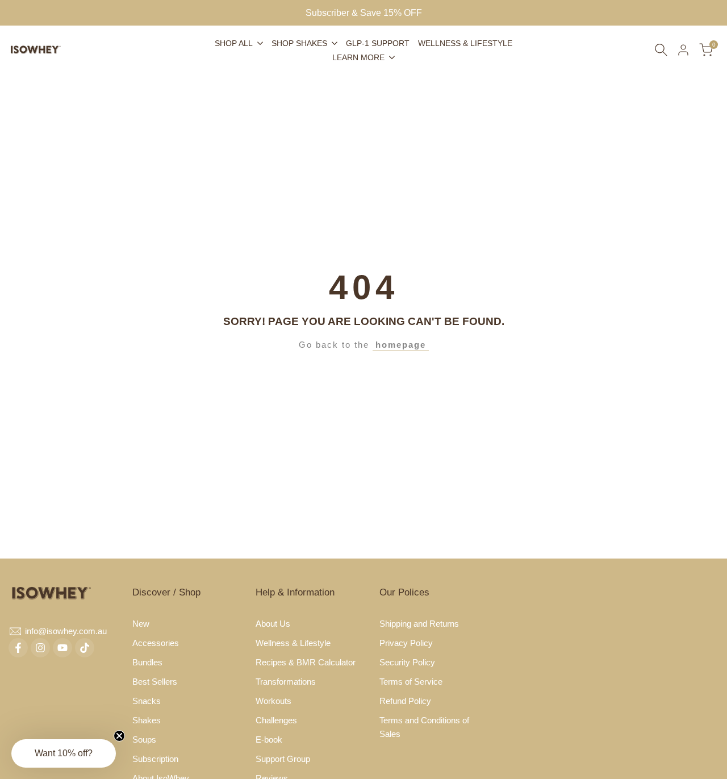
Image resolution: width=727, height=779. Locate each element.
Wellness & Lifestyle (293, 643)
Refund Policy (405, 701)
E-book (269, 739)
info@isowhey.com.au (66, 631)
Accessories (155, 643)
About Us (273, 623)
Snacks (146, 701)
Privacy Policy (406, 643)
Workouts (273, 701)
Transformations (286, 681)
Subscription (155, 759)
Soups (144, 739)
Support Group (283, 759)
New (140, 623)
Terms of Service (410, 681)
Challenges (276, 720)
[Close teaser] (119, 735)
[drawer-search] (661, 49)
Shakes (146, 720)
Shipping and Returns (419, 623)
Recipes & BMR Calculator (306, 662)
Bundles (147, 662)
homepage (400, 344)
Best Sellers (154, 681)
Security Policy (407, 662)
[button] (63, 753)
